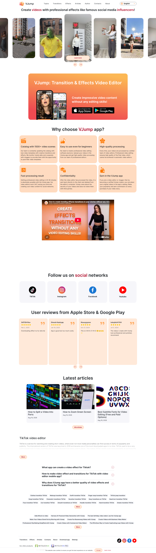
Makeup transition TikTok (58, 495)
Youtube (122, 297)
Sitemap (75, 540)
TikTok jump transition (117, 495)
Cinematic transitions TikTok (56, 499)
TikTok (32, 296)
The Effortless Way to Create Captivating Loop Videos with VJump (111, 523)
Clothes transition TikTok (38, 495)
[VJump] (27, 3)
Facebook (92, 296)
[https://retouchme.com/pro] (59, 546)
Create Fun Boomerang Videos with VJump (81, 519)
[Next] (81, 64)
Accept (98, 550)
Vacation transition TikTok (77, 499)
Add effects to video (41, 516)
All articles (78, 427)
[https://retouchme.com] (42, 546)
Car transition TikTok (48, 503)
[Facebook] (129, 541)
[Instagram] (124, 541)
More (23, 457)
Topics (46, 4)
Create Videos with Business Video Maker (112, 519)
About (107, 4)
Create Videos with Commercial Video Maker (72, 523)
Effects (68, 4)
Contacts (97, 4)
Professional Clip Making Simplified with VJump (38, 523)
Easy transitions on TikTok (97, 499)
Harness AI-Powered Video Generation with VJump (68, 516)
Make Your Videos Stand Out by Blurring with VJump (47, 519)
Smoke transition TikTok (125, 503)
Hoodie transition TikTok (88, 503)
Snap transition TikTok (36, 499)
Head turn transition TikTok (118, 499)
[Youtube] (134, 541)
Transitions (57, 4)
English (127, 4)
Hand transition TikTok (106, 503)
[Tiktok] (119, 541)
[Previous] (75, 64)
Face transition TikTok (30, 503)
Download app (65, 540)
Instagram (61, 296)
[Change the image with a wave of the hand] (44, 105)
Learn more (24, 54)
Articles (78, 4)
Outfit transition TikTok (77, 495)
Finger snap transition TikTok (97, 495)
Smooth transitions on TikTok (67, 503)
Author (87, 4)
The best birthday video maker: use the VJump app (104, 516)
